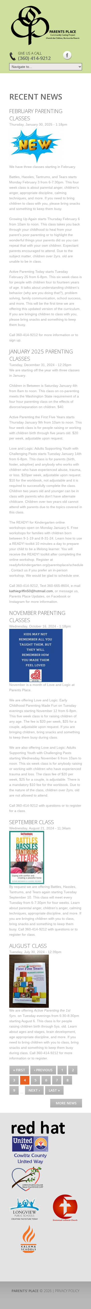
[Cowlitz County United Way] (30, 1137)
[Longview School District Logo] (24, 1196)
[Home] (45, 25)
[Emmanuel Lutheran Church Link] (64, 1196)
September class (31, 822)
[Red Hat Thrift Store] (38, 1123)
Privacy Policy (67, 1290)
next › (34, 1090)
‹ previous (43, 1070)
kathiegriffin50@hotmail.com (31, 591)
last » (54, 1090)
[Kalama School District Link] (29, 1227)
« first (19, 1070)
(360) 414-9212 (34, 58)
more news (66, 1103)
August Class (28, 945)
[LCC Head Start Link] (27, 1167)
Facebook (67, 55)
